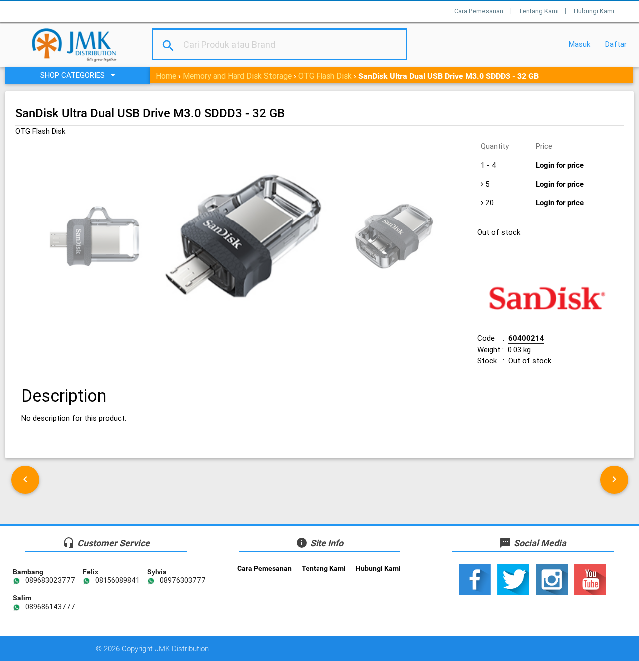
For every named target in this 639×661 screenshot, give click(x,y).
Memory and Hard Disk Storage (237, 76)
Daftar (616, 44)
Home (166, 76)
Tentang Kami (538, 11)
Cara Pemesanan (478, 11)
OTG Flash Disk (325, 76)
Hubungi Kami (594, 11)
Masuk (579, 44)
